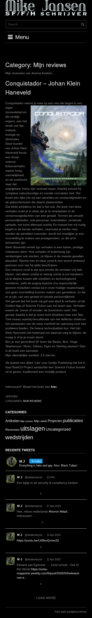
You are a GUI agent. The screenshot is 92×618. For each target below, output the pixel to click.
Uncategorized (58, 429)
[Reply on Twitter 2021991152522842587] (19, 493)
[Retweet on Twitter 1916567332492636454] (27, 522)
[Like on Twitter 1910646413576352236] (35, 584)
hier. (54, 386)
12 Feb (51, 477)
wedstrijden (19, 437)
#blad (63, 511)
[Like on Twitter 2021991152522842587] (35, 493)
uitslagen (32, 428)
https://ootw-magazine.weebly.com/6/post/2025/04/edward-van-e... (48, 573)
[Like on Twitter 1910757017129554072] (35, 547)
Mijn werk (40, 421)
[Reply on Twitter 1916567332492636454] (19, 522)
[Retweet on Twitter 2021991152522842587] (27, 493)
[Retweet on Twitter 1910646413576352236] (27, 584)
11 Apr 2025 (54, 535)
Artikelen (12, 421)
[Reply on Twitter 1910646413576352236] (19, 584)
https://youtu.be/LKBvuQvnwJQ (38, 540)
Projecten (55, 421)
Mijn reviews (32, 401)
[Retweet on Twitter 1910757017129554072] (27, 547)
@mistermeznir (33, 477)
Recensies (12, 429)
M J (19, 477)
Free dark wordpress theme (71, 611)
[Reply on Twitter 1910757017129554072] (19, 547)
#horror (54, 511)
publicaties (73, 420)
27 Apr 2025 (54, 506)
